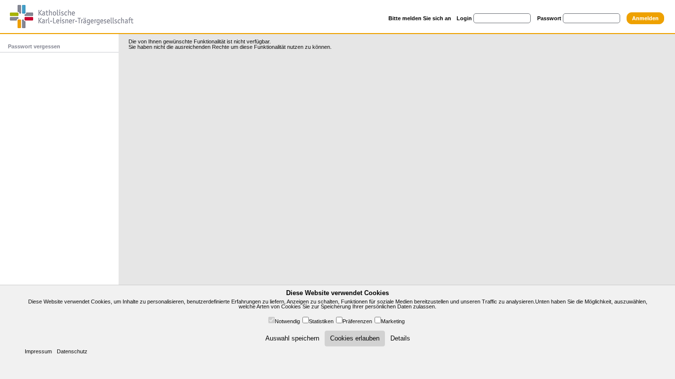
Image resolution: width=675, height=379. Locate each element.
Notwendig (287, 321)
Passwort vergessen (34, 46)
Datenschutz (72, 351)
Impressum (38, 351)
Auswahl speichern (292, 338)
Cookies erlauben (355, 338)
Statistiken (321, 321)
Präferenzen (357, 321)
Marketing (393, 321)
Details (400, 338)
